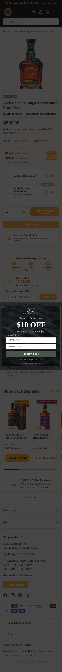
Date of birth (12, 335)
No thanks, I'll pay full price (31, 359)
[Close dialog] (3, 307)
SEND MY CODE (31, 354)
